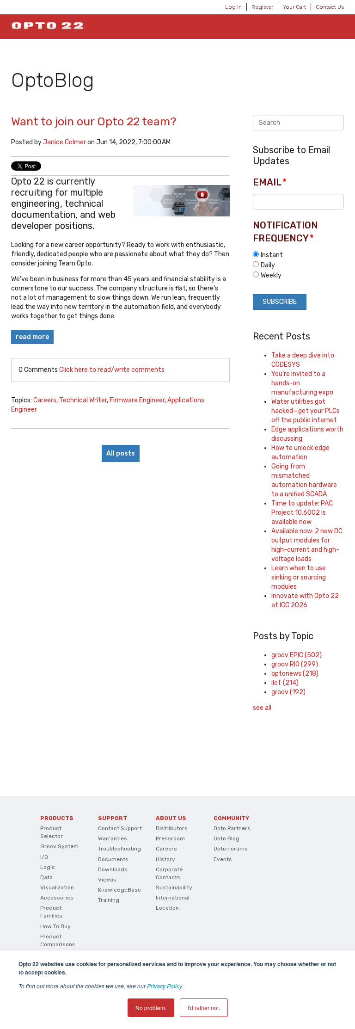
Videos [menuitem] (107, 879)
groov (288, 692)
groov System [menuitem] (59, 846)
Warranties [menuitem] (112, 838)
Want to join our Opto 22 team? (94, 121)
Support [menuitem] (112, 818)
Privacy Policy (164, 986)
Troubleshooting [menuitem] (119, 848)
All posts (120, 453)
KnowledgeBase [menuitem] (119, 890)
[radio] (298, 255)
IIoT (285, 683)
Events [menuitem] (223, 859)
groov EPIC (296, 655)
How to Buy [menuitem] (55, 926)
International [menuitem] (173, 897)
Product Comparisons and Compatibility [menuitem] (57, 948)
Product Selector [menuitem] (51, 832)
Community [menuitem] (231, 818)
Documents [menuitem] (113, 859)
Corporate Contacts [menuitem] (169, 873)
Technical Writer (83, 400)
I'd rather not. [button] (204, 1007)
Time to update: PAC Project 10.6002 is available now (302, 512)
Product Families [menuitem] (51, 912)
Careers (44, 400)
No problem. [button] (150, 1007)
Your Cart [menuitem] (294, 7)
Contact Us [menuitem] (330, 7)
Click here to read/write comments (112, 370)
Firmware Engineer (137, 400)
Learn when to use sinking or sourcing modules (298, 577)
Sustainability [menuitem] (174, 887)
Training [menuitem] (108, 900)
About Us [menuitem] (171, 818)
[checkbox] (298, 265)
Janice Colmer (64, 142)
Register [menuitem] (262, 7)
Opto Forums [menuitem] (231, 848)
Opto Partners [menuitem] (232, 828)
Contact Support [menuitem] (120, 828)
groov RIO (294, 664)
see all (262, 708)
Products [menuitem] (56, 818)
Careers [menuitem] (166, 848)
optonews (294, 674)
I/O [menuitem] (44, 857)
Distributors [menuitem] (172, 828)
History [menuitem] (165, 859)
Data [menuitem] (46, 877)
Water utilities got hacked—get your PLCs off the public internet (305, 411)
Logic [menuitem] (47, 867)
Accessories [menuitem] (56, 897)
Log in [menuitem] (233, 7)
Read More (32, 337)
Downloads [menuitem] (113, 869)
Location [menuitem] (167, 908)
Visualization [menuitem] (57, 887)
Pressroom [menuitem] (170, 838)
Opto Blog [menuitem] (226, 838)
